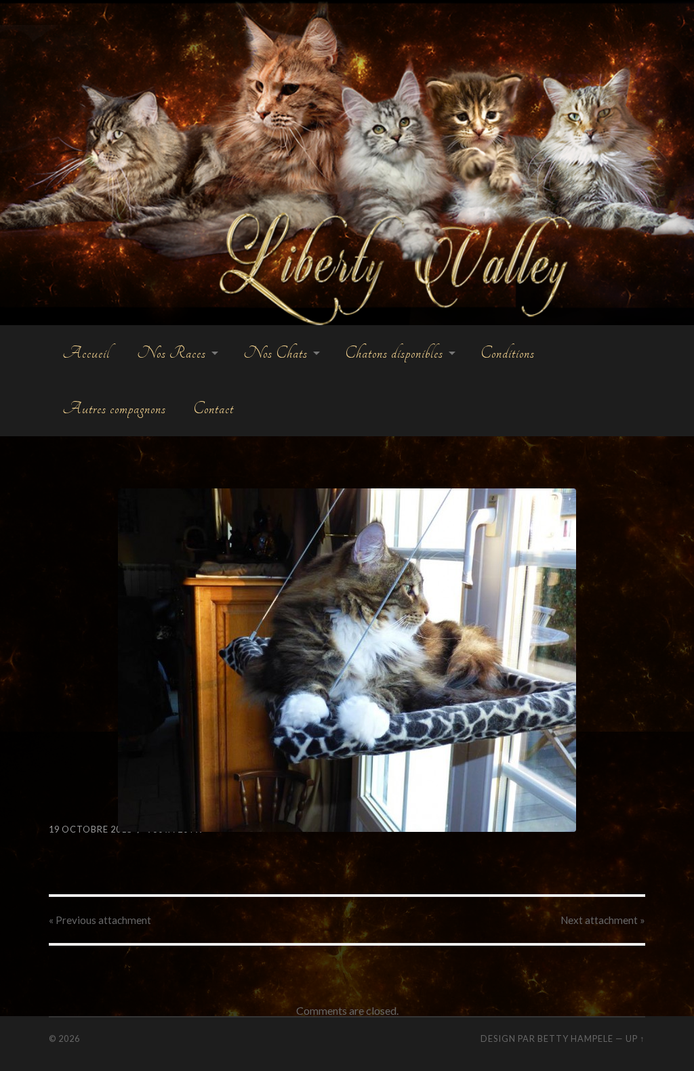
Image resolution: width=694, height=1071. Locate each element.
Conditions (508, 352)
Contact (213, 408)
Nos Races (171, 352)
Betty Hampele (575, 1038)
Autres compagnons (114, 408)
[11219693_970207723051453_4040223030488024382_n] (347, 660)
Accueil (86, 352)
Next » (602, 920)
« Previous (100, 920)
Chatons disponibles (394, 352)
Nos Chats (275, 352)
